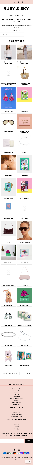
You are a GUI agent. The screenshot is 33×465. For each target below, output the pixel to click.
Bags (8, 242)
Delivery (16, 392)
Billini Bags (24, 286)
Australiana (8, 198)
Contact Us (16, 400)
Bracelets (8, 345)
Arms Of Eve (8, 175)
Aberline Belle (8, 111)
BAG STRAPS (24, 218)
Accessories (8, 131)
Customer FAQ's (16, 389)
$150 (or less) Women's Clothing (24, 62)
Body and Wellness (24, 325)
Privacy (16, 428)
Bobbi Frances (8, 325)
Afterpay (16, 426)
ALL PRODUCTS (8, 152)
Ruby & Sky (13, 457)
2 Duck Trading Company (25, 84)
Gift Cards (16, 394)
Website (19, 457)
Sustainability (16, 430)
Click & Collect (16, 391)
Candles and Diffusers (24, 366)
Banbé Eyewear (24, 242)
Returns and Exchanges (16, 398)
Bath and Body (8, 262)
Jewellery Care (16, 412)
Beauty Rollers (8, 286)
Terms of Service (16, 402)
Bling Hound (8, 305)
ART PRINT (24, 175)
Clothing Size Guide (16, 416)
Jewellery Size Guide (16, 414)
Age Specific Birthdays (24, 132)
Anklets (24, 152)
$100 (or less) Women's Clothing (8, 62)
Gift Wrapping (16, 396)
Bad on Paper (8, 218)
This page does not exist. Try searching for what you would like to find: (16, 26)
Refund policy (16, 404)
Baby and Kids (24, 198)
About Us (16, 424)
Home (11, 15)
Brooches (8, 365)
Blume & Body (24, 305)
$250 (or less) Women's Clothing (8, 84)
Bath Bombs (25, 262)
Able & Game (25, 111)
